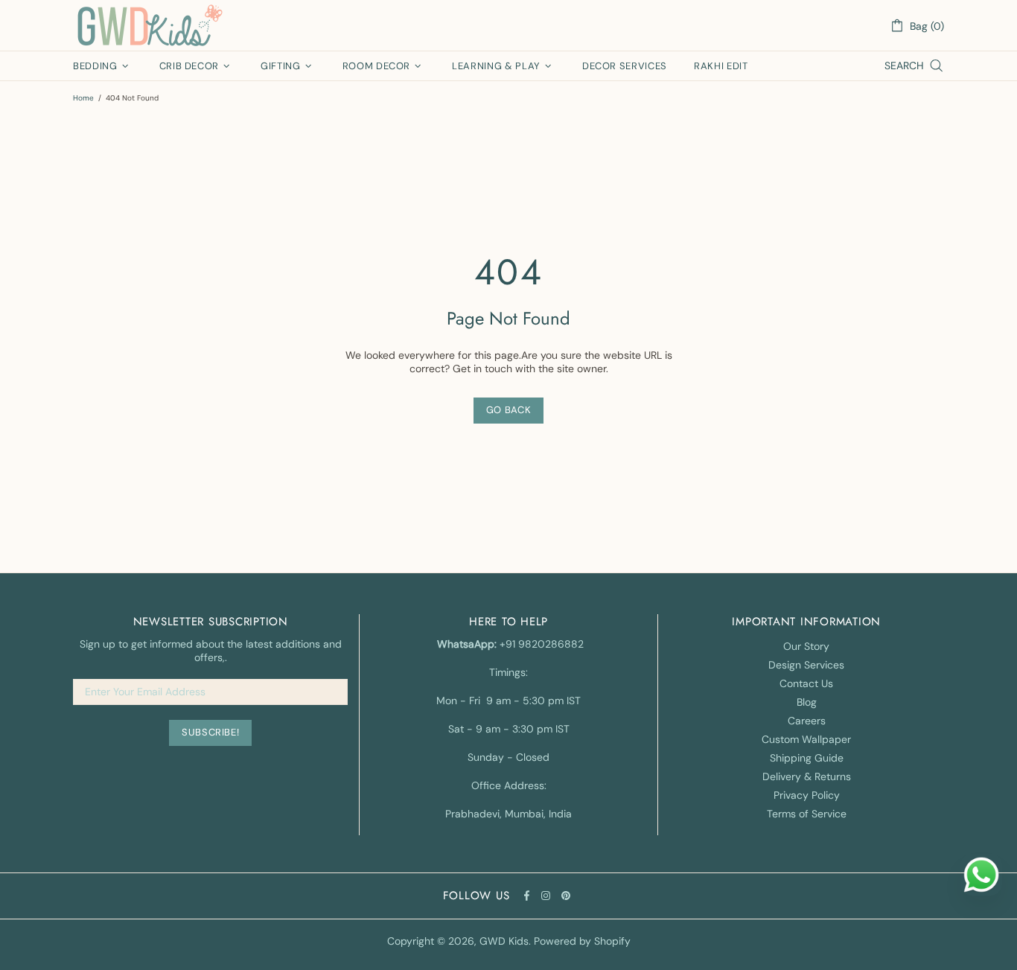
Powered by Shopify (582, 941)
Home (83, 98)
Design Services (806, 664)
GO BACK (509, 409)
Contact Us (806, 683)
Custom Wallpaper (806, 739)
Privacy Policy (807, 795)
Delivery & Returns (806, 776)
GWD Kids (149, 25)
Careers (807, 720)
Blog (807, 702)
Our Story (806, 646)
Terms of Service (807, 813)
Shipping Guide (807, 758)
